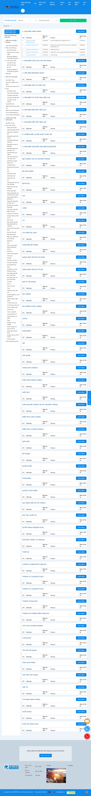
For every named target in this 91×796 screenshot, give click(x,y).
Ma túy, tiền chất (11, 232)
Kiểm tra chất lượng (11, 48)
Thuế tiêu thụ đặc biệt (13, 97)
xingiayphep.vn (61, 792)
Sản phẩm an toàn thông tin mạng (12, 270)
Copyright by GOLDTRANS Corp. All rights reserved (18, 792)
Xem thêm (81, 31)
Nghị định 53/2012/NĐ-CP (32, 45)
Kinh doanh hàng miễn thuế (13, 229)
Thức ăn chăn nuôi (12, 303)
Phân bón (9, 251)
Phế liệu (9, 258)
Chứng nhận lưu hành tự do (13, 216)
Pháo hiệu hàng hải (12, 253)
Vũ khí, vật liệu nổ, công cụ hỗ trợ (12, 327)
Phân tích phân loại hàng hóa (10, 36)
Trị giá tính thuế (10, 104)
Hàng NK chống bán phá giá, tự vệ (12, 149)
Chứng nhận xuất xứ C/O (12, 86)
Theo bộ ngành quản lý (12, 341)
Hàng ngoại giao (11, 190)
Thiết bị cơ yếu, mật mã (12, 291)
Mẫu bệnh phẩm (11, 234)
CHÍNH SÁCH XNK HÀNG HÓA (11, 119)
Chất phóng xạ (11, 165)
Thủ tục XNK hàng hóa (12, 112)
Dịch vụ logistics (52, 3)
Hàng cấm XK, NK (12, 127)
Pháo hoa (9, 255)
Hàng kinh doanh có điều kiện (12, 145)
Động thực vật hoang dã (13, 168)
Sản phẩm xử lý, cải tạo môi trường (12, 278)
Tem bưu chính (11, 286)
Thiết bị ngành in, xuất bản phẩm (13, 295)
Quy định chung (11, 62)
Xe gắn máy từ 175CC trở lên (13, 336)
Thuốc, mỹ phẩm (11, 312)
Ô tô (8, 243)
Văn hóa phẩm (11, 339)
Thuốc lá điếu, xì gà (12, 307)
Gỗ (8, 180)
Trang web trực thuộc (40, 792)
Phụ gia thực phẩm (12, 262)
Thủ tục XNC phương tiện (12, 114)
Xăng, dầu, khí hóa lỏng (12, 331)
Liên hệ (84, 3)
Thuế (7, 88)
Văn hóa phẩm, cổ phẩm (12, 317)
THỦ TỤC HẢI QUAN (11, 77)
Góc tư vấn (62, 3)
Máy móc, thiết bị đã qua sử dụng (12, 237)
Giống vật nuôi (11, 178)
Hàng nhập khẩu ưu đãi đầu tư (12, 198)
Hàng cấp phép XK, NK (13, 130)
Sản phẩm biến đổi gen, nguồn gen (12, 274)
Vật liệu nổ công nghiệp (11, 323)
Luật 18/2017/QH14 (31, 55)
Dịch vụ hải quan (42, 3)
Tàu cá (9, 284)
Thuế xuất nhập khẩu (13, 93)
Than (8, 288)
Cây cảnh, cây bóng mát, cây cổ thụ (12, 157)
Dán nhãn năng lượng (12, 45)
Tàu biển (9, 281)
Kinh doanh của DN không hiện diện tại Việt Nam (12, 224)
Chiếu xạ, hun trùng (12, 213)
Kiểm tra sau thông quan (12, 110)
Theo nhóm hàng (10, 125)
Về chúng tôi (28, 775)
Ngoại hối (9, 241)
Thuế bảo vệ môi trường (11, 100)
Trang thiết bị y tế (12, 314)
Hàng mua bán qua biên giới (12, 187)
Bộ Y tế (9, 67)
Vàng (8, 320)
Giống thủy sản (11, 176)
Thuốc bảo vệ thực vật (13, 305)
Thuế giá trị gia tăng (12, 95)
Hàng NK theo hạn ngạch (12, 153)
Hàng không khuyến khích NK (12, 141)
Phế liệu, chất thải (12, 260)
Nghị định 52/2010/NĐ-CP (32, 49)
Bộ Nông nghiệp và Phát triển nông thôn (12, 57)
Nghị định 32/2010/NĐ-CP (32, 52)
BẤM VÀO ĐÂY (45, 755)
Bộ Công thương (11, 50)
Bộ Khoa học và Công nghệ (13, 53)
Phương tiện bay (11, 264)
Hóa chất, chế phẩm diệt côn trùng (12, 210)
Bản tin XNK (77, 3)
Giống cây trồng (11, 173)
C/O (35, 3)
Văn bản (69, 3)
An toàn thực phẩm (11, 60)
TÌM (74, 20)
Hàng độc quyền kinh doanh (13, 137)
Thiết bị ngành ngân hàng (12, 299)
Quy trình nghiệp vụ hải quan (12, 83)
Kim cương (10, 220)
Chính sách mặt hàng (25, 3)
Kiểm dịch (8, 73)
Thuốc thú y (10, 309)
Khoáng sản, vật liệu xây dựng (12, 206)
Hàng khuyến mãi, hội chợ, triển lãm (13, 183)
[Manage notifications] (86, 792)
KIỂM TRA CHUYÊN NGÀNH (11, 41)
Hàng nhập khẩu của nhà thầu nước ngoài (12, 194)
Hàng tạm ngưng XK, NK (12, 133)
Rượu (8, 267)
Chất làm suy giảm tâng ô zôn (12, 161)
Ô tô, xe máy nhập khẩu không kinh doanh (12, 247)
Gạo (8, 171)
